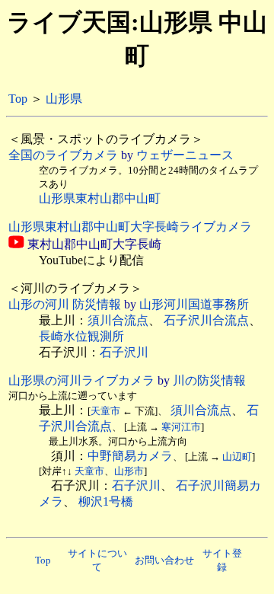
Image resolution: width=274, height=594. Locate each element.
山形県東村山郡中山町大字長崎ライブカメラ (130, 226)
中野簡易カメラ (130, 455)
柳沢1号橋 (105, 501)
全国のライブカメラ (63, 154)
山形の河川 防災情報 (64, 304)
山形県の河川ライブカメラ (81, 380)
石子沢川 (124, 352)
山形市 (129, 471)
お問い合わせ (164, 560)
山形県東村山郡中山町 (100, 198)
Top (17, 98)
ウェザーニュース (185, 154)
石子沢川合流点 (206, 320)
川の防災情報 (209, 380)
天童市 (105, 411)
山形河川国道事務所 (194, 304)
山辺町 (237, 456)
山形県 (64, 98)
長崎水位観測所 (81, 336)
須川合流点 (118, 320)
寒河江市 (181, 427)
